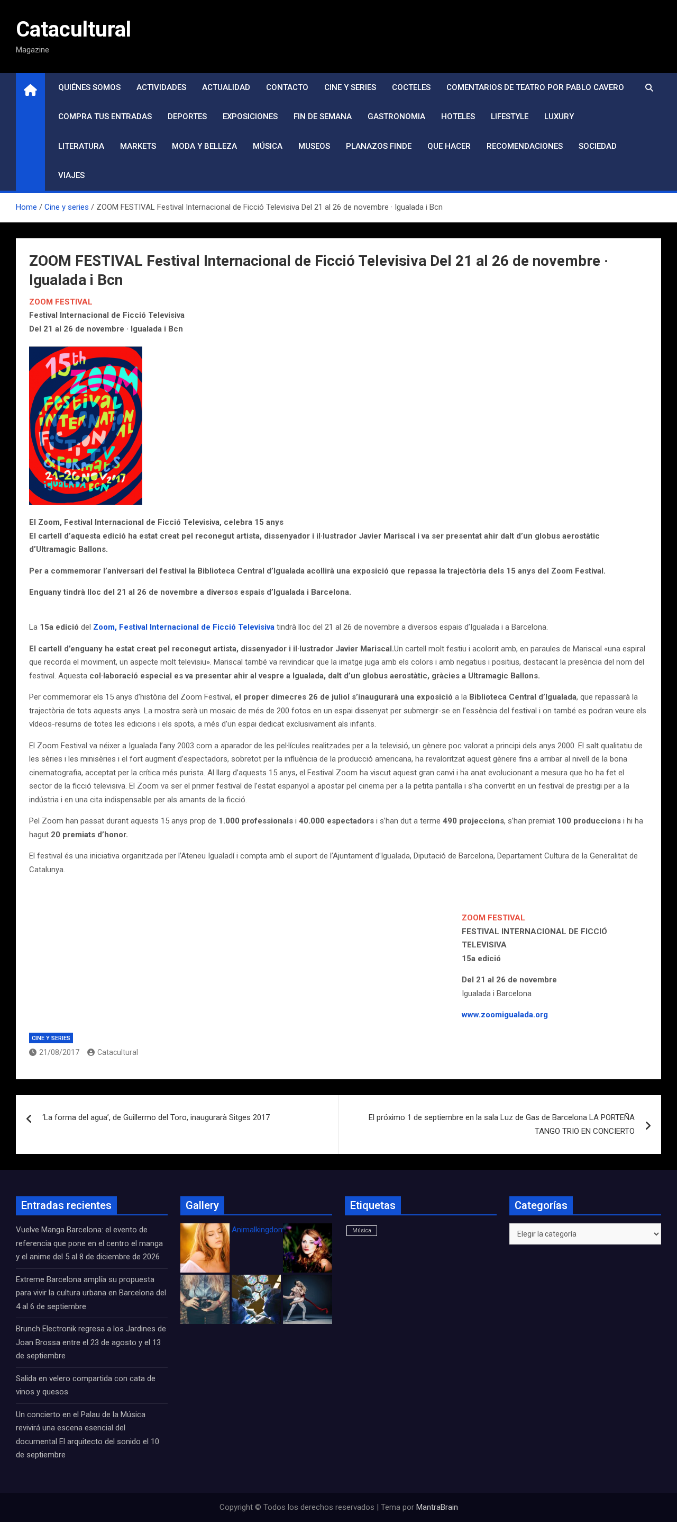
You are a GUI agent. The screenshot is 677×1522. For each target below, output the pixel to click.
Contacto (287, 87)
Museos (314, 146)
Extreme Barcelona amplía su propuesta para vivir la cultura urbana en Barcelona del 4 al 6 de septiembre (91, 1293)
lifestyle (509, 116)
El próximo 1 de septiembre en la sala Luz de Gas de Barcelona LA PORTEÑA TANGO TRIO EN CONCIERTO (502, 1124)
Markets (138, 146)
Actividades (161, 87)
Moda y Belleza (204, 146)
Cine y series (350, 87)
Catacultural (73, 29)
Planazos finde (378, 146)
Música (267, 146)
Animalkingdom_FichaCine (278, 1229)
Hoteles (458, 116)
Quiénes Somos (89, 87)
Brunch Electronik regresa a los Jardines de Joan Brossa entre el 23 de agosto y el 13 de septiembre (91, 1342)
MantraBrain (437, 1507)
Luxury (559, 116)
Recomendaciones (525, 146)
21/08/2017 (59, 1052)
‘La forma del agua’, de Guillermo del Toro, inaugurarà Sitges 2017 (156, 1117)
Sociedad (598, 146)
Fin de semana (323, 116)
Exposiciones (250, 116)
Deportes (187, 116)
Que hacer (449, 146)
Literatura (81, 146)
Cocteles (411, 87)
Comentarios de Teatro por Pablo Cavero (535, 87)
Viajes (71, 175)
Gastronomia (396, 116)
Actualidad (226, 87)
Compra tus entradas (105, 116)
